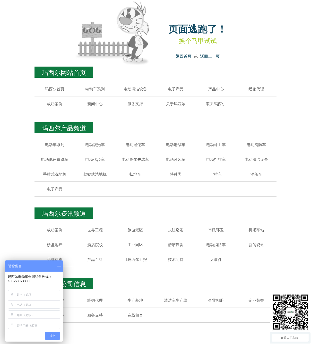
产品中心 (216, 89)
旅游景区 (135, 229)
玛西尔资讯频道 (64, 212)
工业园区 (135, 244)
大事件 (216, 259)
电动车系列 (95, 89)
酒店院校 (95, 244)
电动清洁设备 (135, 89)
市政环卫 (216, 229)
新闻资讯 (256, 244)
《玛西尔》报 (135, 259)
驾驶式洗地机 (95, 174)
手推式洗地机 (54, 174)
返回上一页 (210, 56)
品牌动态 (54, 259)
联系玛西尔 (216, 103)
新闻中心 (95, 103)
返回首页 (183, 56)
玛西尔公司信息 (64, 283)
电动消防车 (256, 144)
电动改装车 (175, 159)
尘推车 (216, 174)
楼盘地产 (54, 244)
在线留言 (135, 315)
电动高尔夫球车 (135, 159)
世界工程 (95, 229)
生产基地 (135, 300)
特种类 (175, 174)
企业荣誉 (256, 300)
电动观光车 (95, 144)
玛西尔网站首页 (64, 72)
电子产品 (175, 89)
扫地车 (135, 174)
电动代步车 (95, 159)
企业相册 (216, 300)
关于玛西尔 (175, 103)
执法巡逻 (175, 229)
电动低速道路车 (54, 159)
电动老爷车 (175, 144)
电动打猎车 (216, 159)
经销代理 (256, 89)
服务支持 (135, 103)
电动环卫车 (216, 144)
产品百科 (95, 259)
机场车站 (256, 229)
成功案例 (54, 103)
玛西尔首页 (54, 89)
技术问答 (175, 259)
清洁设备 (175, 244)
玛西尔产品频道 (64, 127)
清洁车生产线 (175, 300)
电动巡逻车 (135, 144)
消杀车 (256, 174)
